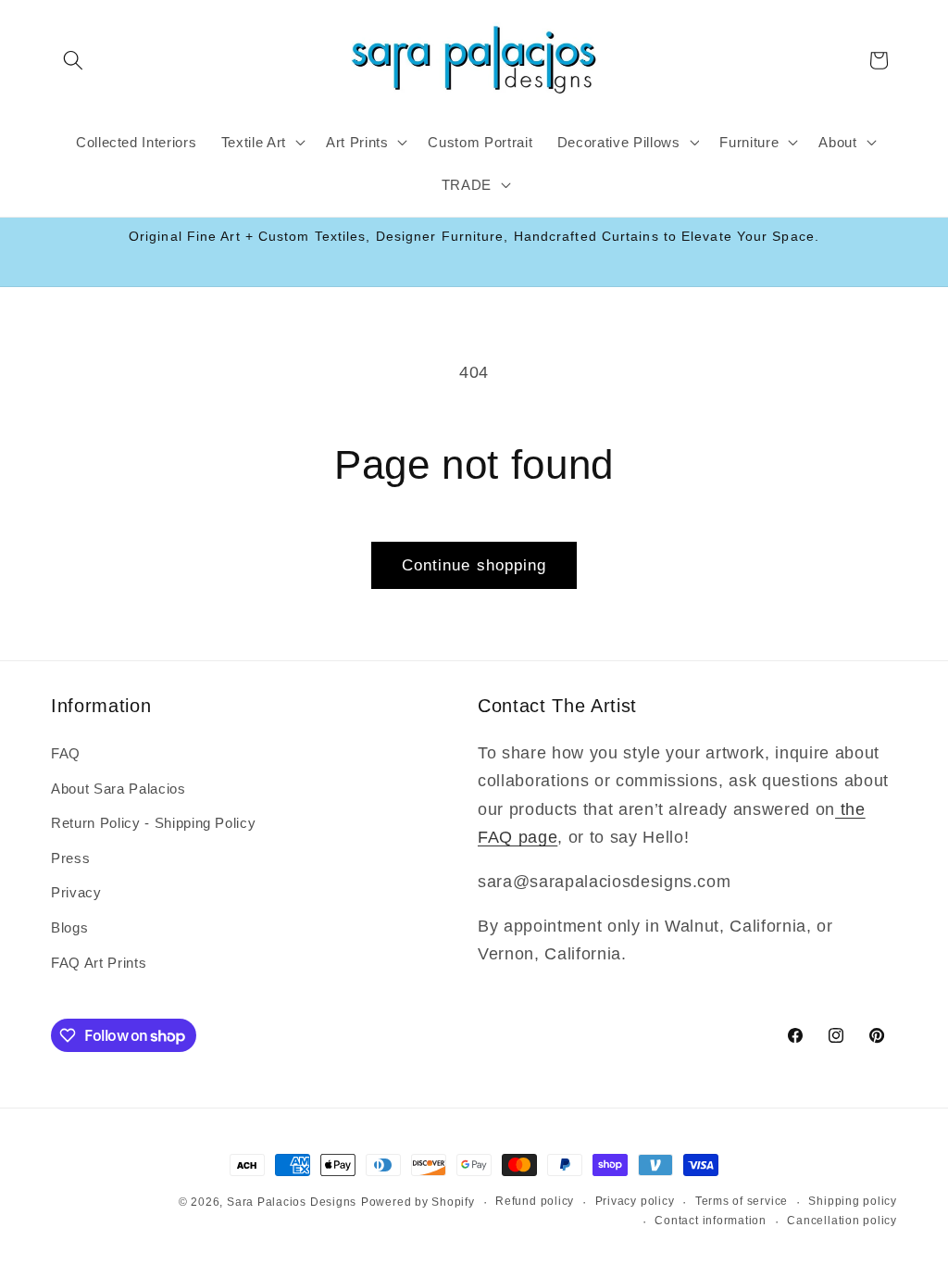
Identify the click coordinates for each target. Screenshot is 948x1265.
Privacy (76, 892)
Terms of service (741, 1201)
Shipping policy (852, 1201)
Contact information (711, 1220)
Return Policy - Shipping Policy (153, 823)
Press (70, 858)
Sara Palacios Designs (291, 1202)
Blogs (69, 927)
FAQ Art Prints (98, 963)
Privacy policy (635, 1201)
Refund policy (534, 1201)
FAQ (66, 753)
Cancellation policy (842, 1220)
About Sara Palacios (118, 788)
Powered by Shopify (418, 1202)
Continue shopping (474, 565)
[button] (73, 60)
